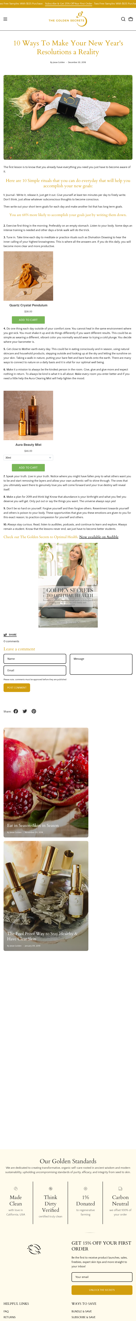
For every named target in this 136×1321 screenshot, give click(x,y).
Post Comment (16, 687)
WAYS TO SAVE (84, 1304)
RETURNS (10, 1317)
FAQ (6, 1311)
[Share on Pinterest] (33, 711)
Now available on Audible (98, 537)
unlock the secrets (102, 1290)
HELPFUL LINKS (16, 1304)
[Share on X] (24, 711)
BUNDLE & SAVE (82, 1311)
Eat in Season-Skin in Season (33, 825)
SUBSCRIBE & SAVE (83, 1317)
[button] (122, 19)
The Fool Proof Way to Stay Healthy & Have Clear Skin (42, 936)
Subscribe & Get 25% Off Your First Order (54, 3)
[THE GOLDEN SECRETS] (68, 19)
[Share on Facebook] (15, 711)
